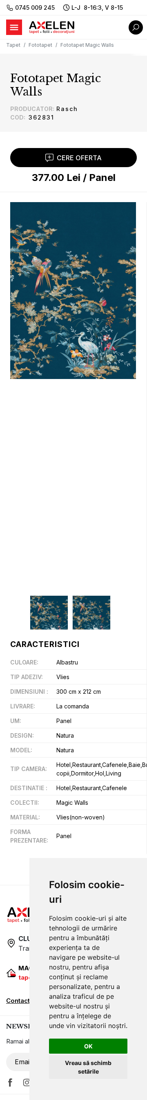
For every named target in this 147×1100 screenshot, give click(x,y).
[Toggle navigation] (14, 27)
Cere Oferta (79, 158)
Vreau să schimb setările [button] (88, 1067)
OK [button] (88, 1046)
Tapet (13, 45)
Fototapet (40, 45)
